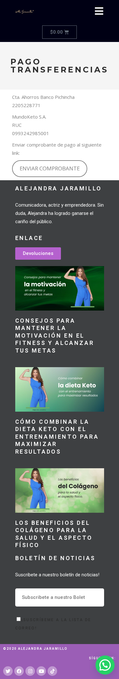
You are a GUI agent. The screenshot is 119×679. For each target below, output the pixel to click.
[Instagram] (30, 671)
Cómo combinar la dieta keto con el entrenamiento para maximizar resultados (57, 436)
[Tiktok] (52, 671)
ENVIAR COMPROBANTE (50, 168)
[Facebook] (19, 671)
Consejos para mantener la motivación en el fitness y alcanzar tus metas (54, 335)
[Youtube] (41, 671)
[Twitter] (8, 671)
